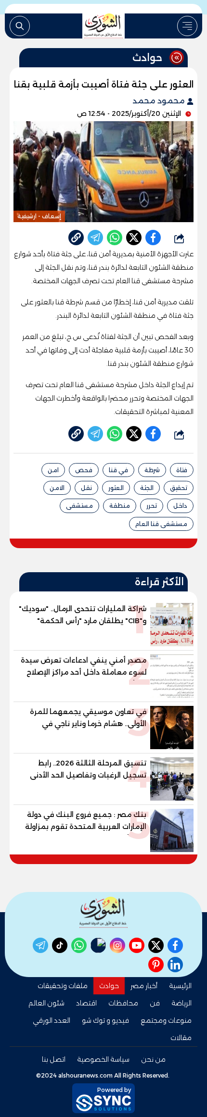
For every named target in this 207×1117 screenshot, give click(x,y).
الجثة (147, 487)
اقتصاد (86, 1003)
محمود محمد (159, 100)
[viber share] (95, 237)
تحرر (151, 505)
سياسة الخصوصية (103, 1059)
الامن (57, 487)
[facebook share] (153, 237)
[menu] (187, 26)
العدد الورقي (51, 1020)
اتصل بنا (53, 1059)
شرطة (152, 470)
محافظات (123, 1003)
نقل (86, 487)
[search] (20, 26)
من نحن (153, 1059)
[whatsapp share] (114, 237)
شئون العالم (46, 1003)
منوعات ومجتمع (166, 1020)
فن (155, 1003)
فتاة (181, 470)
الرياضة (181, 1003)
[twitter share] (134, 237)
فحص (83, 470)
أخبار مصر (143, 985)
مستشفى (79, 505)
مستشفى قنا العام (161, 523)
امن (53, 470)
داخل (180, 505)
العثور (116, 487)
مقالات (181, 1037)
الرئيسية (180, 985)
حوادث (109, 985)
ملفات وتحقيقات (63, 985)
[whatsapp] (76, 237)
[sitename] (103, 912)
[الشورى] (103, 25)
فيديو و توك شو (105, 1020)
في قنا (118, 470)
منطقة (119, 505)
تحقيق (178, 487)
